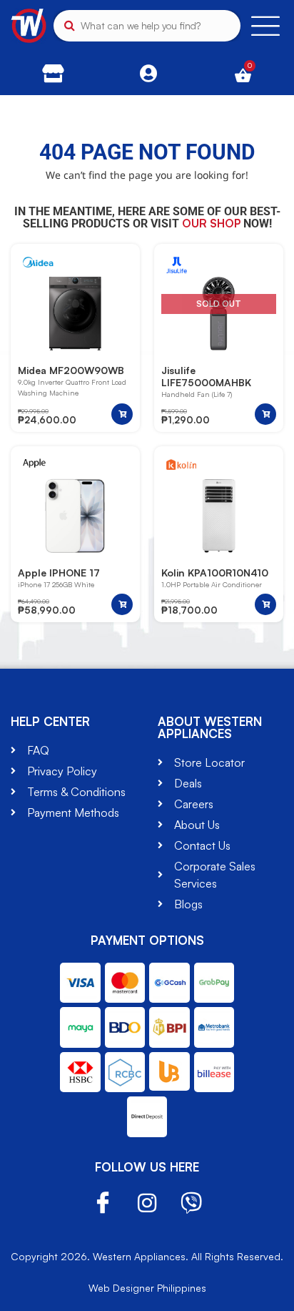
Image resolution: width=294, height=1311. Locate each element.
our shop (211, 223)
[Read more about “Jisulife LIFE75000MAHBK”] (265, 414)
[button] (122, 414)
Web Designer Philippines (147, 1288)
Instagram (147, 1203)
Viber (191, 1203)
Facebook (102, 1203)
